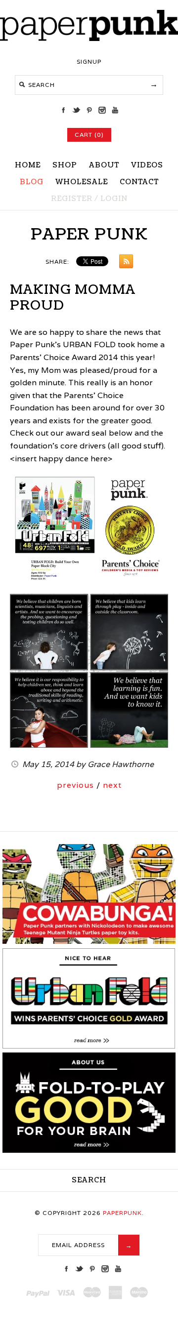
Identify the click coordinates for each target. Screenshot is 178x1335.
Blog (32, 182)
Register (71, 198)
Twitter (76, 110)
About (104, 165)
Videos (147, 165)
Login (114, 198)
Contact (139, 182)
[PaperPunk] (89, 38)
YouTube (114, 110)
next (112, 785)
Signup (89, 61)
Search (89, 1180)
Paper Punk (89, 234)
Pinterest (89, 110)
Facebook (63, 110)
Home (28, 165)
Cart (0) (89, 134)
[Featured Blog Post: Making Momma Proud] (89, 1046)
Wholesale (81, 182)
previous (75, 785)
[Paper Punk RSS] (123, 263)
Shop (64, 165)
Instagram (101, 110)
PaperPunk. (123, 1212)
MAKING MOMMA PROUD (72, 297)
